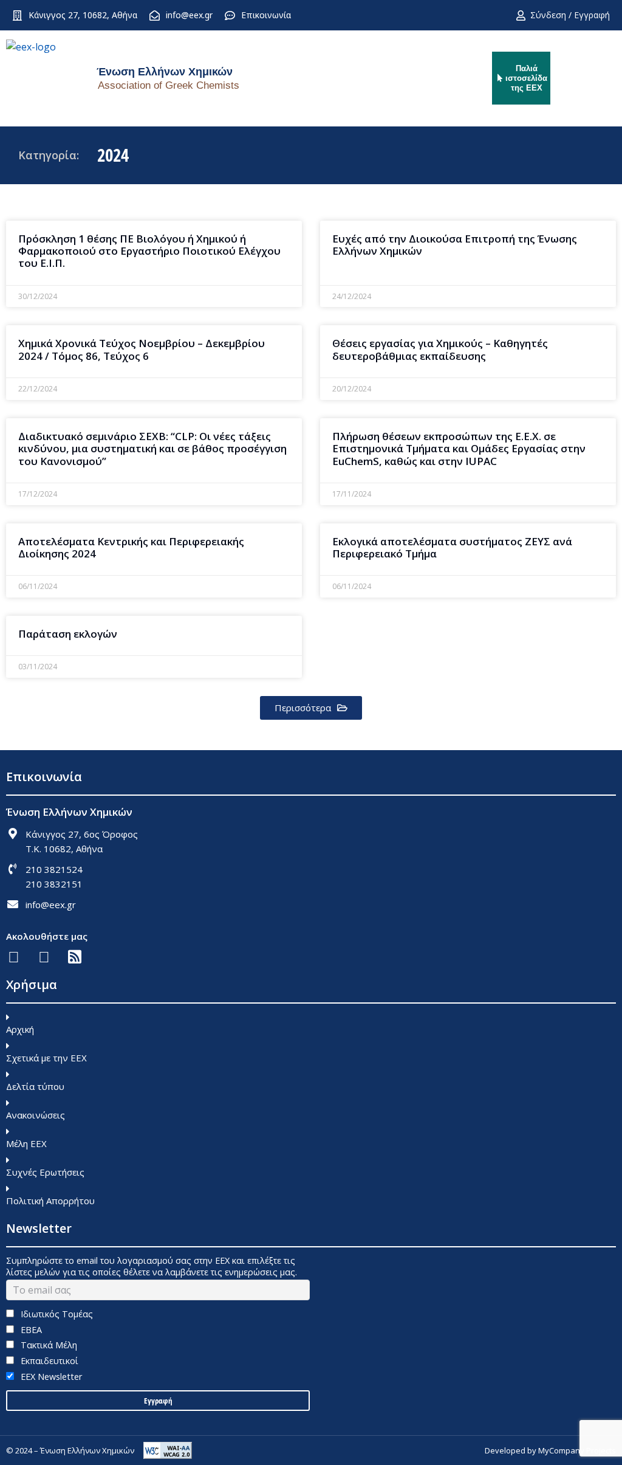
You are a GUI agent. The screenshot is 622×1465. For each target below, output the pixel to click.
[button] (311, 708)
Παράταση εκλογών (67, 634)
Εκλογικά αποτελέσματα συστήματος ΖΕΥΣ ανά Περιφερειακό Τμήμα (452, 547)
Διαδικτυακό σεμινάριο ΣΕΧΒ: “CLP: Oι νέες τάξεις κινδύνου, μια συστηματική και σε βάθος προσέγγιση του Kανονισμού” (152, 448)
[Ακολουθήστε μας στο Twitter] (44, 956)
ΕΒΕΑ (30, 1330)
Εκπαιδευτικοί (48, 1361)
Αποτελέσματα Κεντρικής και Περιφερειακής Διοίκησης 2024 (131, 547)
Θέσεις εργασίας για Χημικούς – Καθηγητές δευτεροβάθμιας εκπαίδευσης (440, 349)
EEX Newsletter (50, 1376)
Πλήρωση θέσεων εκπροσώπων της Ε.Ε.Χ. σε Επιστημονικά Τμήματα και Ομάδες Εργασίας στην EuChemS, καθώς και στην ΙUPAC (459, 448)
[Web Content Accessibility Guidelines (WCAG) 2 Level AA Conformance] (167, 1450)
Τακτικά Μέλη (47, 1345)
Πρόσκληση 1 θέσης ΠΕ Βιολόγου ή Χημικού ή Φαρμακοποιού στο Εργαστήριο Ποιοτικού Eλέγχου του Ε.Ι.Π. (149, 251)
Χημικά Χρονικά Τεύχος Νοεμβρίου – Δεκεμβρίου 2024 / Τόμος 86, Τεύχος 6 (141, 349)
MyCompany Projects (577, 1450)
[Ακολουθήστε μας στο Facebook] (13, 956)
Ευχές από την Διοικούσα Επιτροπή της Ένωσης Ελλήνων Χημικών (454, 245)
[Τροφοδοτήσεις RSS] (74, 956)
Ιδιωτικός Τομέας (55, 1314)
